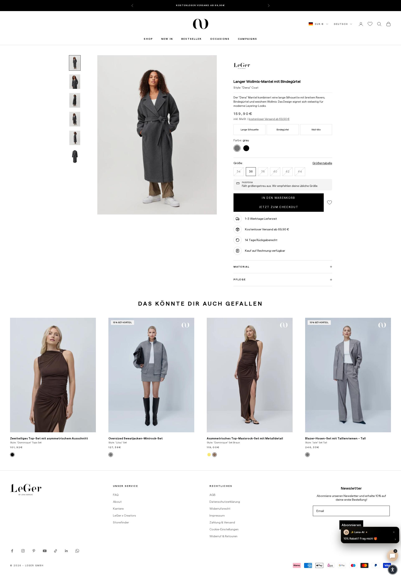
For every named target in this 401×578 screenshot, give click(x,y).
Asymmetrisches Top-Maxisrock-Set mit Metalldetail (245, 438)
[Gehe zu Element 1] (75, 63)
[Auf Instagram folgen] (23, 551)
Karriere (118, 508)
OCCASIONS (220, 38)
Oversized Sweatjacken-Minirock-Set (135, 438)
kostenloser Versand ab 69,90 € (269, 118)
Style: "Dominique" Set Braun (223, 442)
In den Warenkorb (278, 197)
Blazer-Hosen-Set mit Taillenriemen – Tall (335, 438)
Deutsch (341, 24)
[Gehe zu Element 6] (75, 156)
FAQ (116, 494)
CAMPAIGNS (247, 38)
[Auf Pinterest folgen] (34, 551)
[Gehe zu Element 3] (75, 100)
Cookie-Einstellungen (224, 529)
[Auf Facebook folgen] (12, 551)
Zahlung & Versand (222, 522)
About (117, 501)
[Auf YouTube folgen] (45, 551)
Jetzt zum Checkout (278, 206)
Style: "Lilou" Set (117, 442)
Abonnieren (351, 525)
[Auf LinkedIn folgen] (66, 551)
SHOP (148, 38)
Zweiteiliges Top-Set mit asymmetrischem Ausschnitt (49, 438)
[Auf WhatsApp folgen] (77, 551)
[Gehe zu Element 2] (75, 81)
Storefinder (121, 522)
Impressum (217, 515)
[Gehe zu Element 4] (75, 119)
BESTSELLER (191, 38)
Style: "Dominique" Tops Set (26, 442)
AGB (212, 494)
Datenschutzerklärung (224, 501)
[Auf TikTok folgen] (55, 551)
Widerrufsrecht (219, 508)
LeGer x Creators (124, 515)
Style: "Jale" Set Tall (316, 442)
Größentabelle (322, 163)
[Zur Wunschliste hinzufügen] (370, 24)
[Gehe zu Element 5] (75, 138)
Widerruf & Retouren (223, 536)
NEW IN (167, 38)
